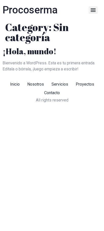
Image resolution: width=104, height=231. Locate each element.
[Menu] (93, 10)
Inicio (15, 84)
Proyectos (85, 84)
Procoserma (30, 10)
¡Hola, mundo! (29, 51)
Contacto (52, 92)
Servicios (59, 84)
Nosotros (35, 84)
